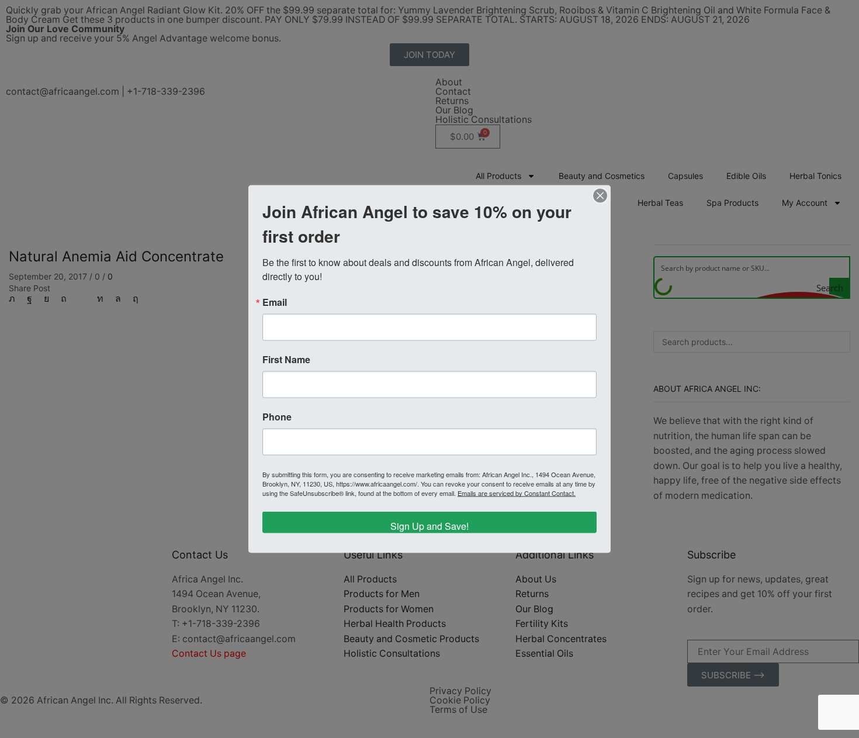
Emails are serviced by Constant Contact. (517, 493)
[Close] (600, 196)
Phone (277, 417)
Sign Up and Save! (429, 526)
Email (274, 302)
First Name (286, 359)
